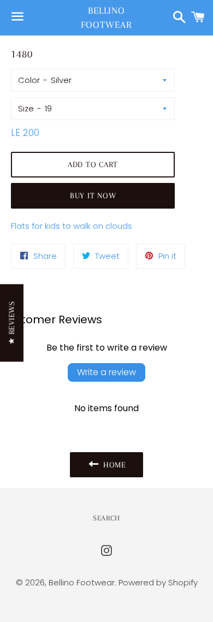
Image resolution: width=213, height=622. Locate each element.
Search (106, 518)
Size (26, 108)
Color (29, 80)
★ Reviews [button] (11, 323)
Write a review (106, 372)
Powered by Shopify (158, 582)
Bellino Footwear (106, 17)
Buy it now (93, 195)
